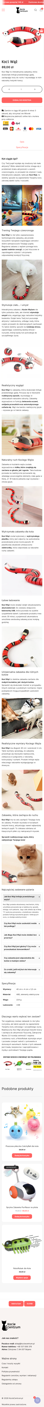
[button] (9, 89)
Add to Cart (16, 1304)
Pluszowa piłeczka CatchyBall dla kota (22, 1146)
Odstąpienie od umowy (11, 1383)
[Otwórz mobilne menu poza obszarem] (3, 9)
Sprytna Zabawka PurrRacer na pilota (22, 1207)
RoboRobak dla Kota (22, 1268)
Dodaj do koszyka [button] (22, 1155)
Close (30, 1304)
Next (38, 33)
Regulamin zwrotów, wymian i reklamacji (19, 1375)
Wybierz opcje (22, 1278)
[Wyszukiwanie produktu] (35, 9)
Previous (5, 33)
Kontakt (5, 1367)
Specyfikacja (22, 147)
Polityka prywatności (11, 1371)
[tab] (22, 142)
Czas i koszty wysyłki (11, 1363)
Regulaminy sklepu (10, 1379)
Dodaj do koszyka (22, 100)
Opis (22, 142)
